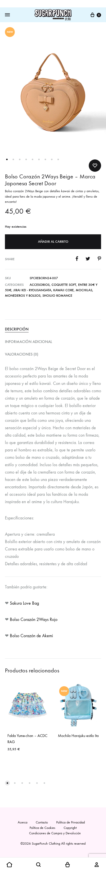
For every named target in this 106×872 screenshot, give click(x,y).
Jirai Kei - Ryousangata (32, 290)
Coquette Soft (64, 285)
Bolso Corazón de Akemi (31, 635)
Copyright (70, 828)
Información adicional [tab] (28, 341)
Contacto (42, 822)
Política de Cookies (42, 828)
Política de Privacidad (70, 822)
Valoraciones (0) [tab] (21, 354)
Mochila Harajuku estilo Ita (78, 735)
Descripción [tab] (17, 329)
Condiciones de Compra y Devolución (55, 833)
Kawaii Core (63, 290)
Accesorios (40, 285)
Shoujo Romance (57, 295)
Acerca (22, 822)
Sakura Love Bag (25, 603)
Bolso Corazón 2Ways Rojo (34, 619)
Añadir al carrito (53, 241)
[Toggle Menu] (7, 15)
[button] (7, 783)
